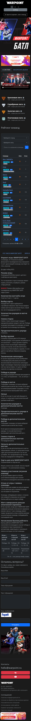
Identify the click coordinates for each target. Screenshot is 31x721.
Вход (16, 10)
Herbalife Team (8, 190)
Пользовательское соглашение (10, 702)
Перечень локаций (6, 710)
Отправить (15, 625)
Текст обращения (7, 593)
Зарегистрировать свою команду (16, 14)
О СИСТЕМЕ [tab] (6, 70)
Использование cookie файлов (10, 705)
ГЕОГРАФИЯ (7, 198)
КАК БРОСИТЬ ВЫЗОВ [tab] (20, 70)
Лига (20, 156)
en (15, 7)
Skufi (4, 182)
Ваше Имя (4, 571)
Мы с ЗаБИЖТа (8, 159)
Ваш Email (4, 578)
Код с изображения (7, 611)
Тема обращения (7, 585)
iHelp (4, 167)
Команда (5, 156)
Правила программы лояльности (11, 707)
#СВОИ (5, 213)
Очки (25, 156)
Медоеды (6, 230)
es (18, 7)
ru (12, 7)
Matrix (5, 175)
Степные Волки (8, 205)
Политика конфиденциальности (10, 697)
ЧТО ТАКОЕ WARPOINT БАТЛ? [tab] (12, 253)
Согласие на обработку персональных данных (15, 700)
